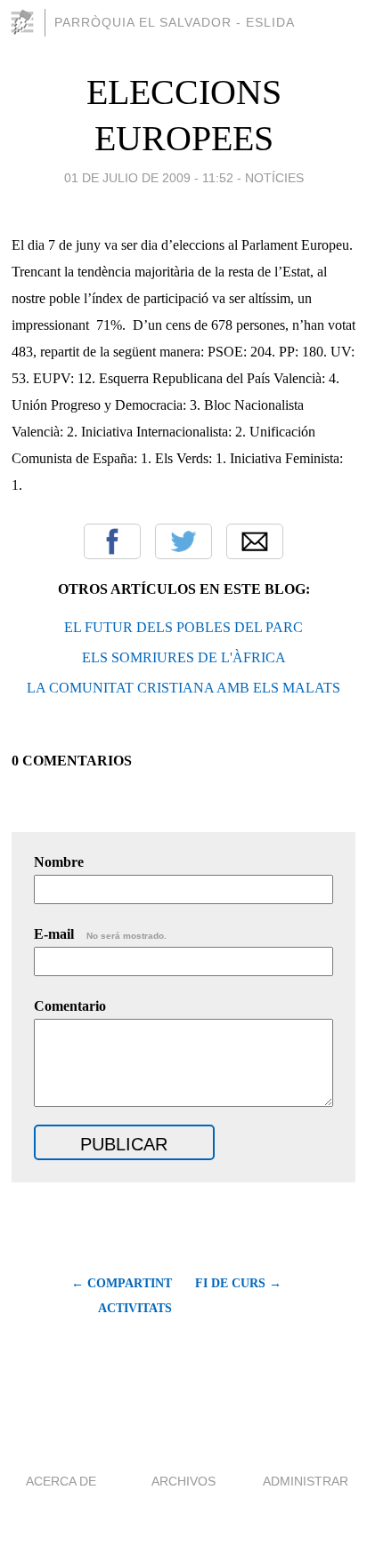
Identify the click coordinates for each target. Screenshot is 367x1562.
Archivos (183, 1481)
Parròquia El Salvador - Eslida (174, 22)
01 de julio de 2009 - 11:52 (148, 178)
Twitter (183, 541)
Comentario (70, 1005)
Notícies (274, 178)
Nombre (59, 861)
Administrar (305, 1481)
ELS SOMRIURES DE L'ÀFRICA (184, 657)
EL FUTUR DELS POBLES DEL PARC (183, 627)
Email (254, 541)
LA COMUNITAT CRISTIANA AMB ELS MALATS (183, 687)
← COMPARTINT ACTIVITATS (121, 1296)
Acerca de (61, 1481)
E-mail (100, 933)
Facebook (112, 541)
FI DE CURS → (238, 1283)
